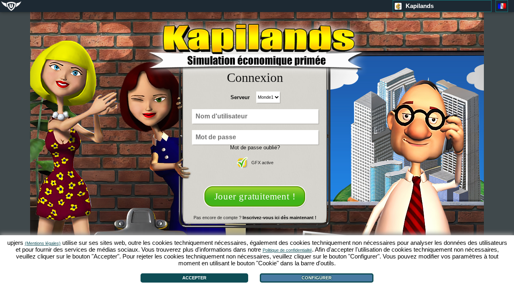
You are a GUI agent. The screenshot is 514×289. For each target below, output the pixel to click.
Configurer (317, 277)
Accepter (194, 277)
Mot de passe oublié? (255, 147)
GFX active (262, 162)
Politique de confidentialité (287, 250)
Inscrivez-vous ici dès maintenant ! (279, 217)
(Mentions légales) (43, 243)
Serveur (240, 97)
